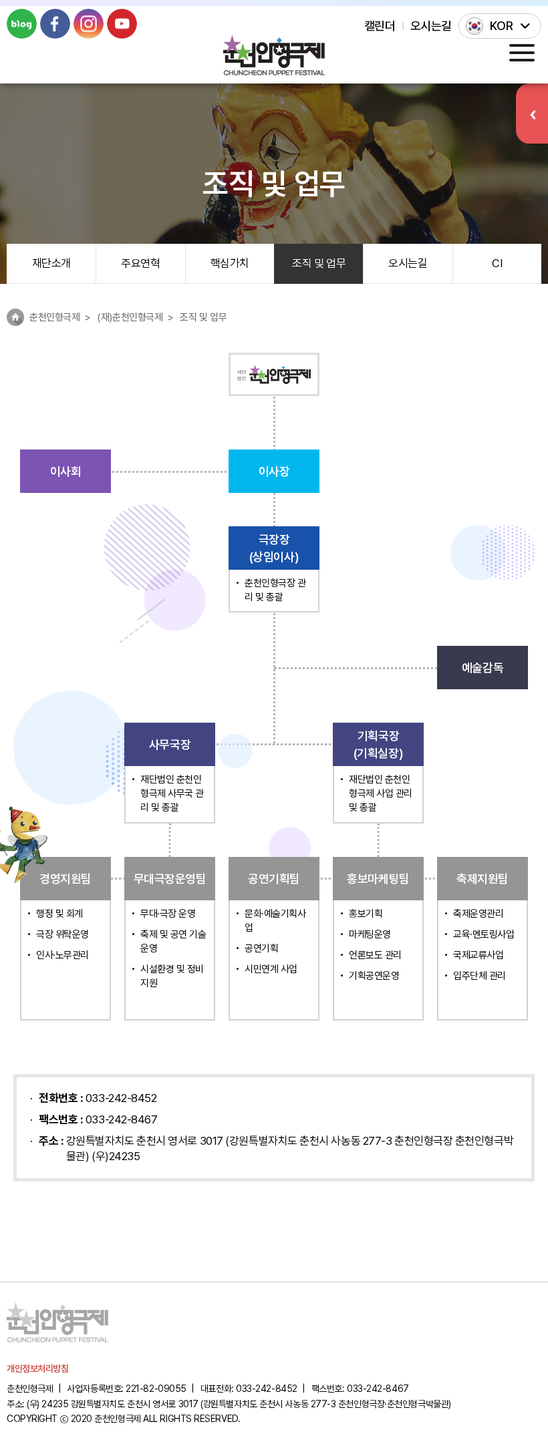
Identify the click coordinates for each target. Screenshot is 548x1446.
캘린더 (380, 26)
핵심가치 (230, 263)
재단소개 (51, 263)
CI (497, 263)
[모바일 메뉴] (522, 52)
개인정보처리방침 (37, 1368)
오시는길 (431, 26)
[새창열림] (22, 24)
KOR (501, 26)
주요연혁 (140, 263)
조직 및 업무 (319, 263)
